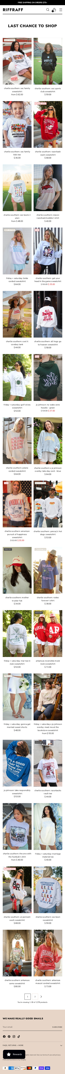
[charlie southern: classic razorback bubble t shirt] (48, 187)
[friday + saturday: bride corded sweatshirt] (17, 251)
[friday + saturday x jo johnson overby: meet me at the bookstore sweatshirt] (48, 696)
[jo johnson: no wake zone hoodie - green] (48, 377)
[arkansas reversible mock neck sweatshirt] (48, 633)
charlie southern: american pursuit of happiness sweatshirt (17, 534)
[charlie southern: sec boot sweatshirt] (48, 889)
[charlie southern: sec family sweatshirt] (17, 61)
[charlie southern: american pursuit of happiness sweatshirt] (17, 504)
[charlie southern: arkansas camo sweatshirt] (17, 953)
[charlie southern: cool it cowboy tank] (17, 314)
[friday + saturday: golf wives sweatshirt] (17, 377)
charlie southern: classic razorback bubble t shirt (48, 216)
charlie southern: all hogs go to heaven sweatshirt (47, 343)
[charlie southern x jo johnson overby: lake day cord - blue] (48, 440)
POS (4, 1060)
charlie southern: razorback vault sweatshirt (48, 153)
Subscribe (57, 1027)
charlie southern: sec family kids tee (17, 153)
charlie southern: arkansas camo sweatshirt (17, 982)
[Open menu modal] (61, 10)
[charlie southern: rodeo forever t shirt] (48, 570)
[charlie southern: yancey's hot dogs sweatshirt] (48, 504)
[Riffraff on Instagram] (14, 1037)
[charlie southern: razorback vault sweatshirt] (48, 124)
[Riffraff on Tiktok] (19, 1037)
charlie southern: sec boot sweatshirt (48, 918)
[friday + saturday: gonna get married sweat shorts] (17, 696)
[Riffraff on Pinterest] (9, 1037)
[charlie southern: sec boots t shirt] (17, 187)
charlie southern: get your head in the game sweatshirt (47, 280)
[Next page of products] (41, 997)
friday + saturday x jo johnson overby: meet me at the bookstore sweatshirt (48, 727)
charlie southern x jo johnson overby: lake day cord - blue (48, 469)
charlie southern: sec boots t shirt (17, 216)
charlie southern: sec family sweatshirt (17, 90)
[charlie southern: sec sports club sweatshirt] (48, 61)
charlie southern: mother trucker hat (17, 599)
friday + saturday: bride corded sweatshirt (17, 280)
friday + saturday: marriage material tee (48, 855)
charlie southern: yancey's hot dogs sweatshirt (48, 533)
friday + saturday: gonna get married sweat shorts (17, 726)
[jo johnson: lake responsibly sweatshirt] (17, 763)
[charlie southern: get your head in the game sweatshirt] (48, 251)
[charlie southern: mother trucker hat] (17, 570)
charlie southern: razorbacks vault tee (47, 792)
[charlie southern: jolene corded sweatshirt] (17, 440)
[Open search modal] (48, 10)
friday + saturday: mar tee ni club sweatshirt (17, 662)
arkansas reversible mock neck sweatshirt (48, 662)
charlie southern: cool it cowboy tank (17, 343)
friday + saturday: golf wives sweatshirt (17, 406)
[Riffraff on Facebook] (4, 1037)
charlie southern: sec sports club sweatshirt (48, 90)
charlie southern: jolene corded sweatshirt (17, 469)
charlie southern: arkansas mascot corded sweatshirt (47, 982)
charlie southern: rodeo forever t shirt (48, 599)
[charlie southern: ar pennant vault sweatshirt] (17, 889)
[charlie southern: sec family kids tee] (17, 124)
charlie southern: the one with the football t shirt (17, 855)
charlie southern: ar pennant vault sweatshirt (17, 918)
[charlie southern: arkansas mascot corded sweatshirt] (48, 953)
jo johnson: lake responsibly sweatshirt (17, 792)
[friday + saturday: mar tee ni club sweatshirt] (17, 633)
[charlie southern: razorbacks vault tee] (48, 763)
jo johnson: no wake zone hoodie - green (48, 406)
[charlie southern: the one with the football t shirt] (17, 826)
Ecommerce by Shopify (18, 1060)
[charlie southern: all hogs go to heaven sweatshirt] (48, 314)
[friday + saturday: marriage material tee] (48, 826)
